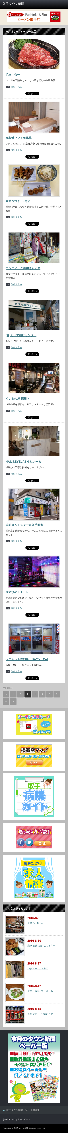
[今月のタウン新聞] (34, 1102)
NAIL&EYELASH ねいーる (23, 461)
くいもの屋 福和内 (18, 398)
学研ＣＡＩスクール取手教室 (24, 524)
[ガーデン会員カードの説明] (34, 734)
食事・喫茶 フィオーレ (40, 991)
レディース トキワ (37, 968)
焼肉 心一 (13, 74)
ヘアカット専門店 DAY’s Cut (27, 659)
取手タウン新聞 (21, 1128)
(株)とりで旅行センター (21, 335)
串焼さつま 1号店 (18, 200)
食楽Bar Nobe (35, 923)
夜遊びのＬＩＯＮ (17, 592)
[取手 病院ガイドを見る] (34, 816)
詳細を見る (16, 87)
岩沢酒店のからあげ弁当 (41, 945)
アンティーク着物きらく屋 (23, 268)
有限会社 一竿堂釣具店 (40, 1013)
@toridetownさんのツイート (16, 1119)
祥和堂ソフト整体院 (19, 137)
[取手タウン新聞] (16, 4)
